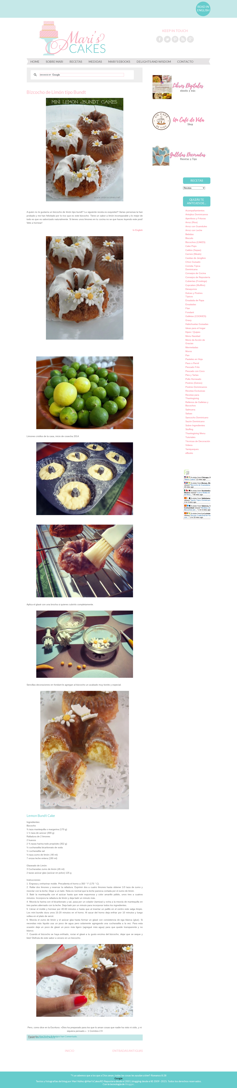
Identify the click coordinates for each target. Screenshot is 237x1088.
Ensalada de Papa (194, 300)
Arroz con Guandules (196, 226)
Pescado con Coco (195, 371)
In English (138, 230)
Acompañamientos (194, 210)
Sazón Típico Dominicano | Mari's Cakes (206, 500)
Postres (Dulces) (193, 383)
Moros (188, 351)
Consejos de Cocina (195, 273)
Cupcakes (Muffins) (195, 285)
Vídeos (189, 445)
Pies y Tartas (191, 375)
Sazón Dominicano (195, 421)
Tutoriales (190, 437)
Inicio (69, 1050)
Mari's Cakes (190, 479)
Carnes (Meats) (193, 254)
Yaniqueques (192, 449)
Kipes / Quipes (192, 332)
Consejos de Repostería (197, 277)
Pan (187, 355)
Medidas (95, 61)
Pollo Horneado (193, 379)
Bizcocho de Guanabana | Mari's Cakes (206, 485)
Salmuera (190, 409)
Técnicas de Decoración (197, 441)
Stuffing (189, 429)
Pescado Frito (192, 367)
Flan (187, 308)
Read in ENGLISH (203, 8)
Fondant (189, 312)
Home (34, 61)
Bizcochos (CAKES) (195, 242)
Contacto (185, 61)
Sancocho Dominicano (196, 417)
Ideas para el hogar (195, 328)
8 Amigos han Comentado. (64, 1036)
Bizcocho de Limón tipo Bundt (56, 92)
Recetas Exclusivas (195, 391)
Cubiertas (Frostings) (196, 281)
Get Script (194, 520)
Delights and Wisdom (154, 61)
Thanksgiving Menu (195, 433)
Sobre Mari (54, 61)
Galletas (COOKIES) (195, 316)
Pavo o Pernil (192, 363)
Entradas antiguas (127, 1050)
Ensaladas (190, 304)
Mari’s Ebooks (119, 61)
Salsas (188, 413)
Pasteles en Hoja (194, 359)
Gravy (188, 320)
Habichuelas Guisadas (196, 324)
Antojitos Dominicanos (196, 214)
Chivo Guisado (192, 262)
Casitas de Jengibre (195, 258)
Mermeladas (191, 347)
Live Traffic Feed (204, 472)
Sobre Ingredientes (195, 425)
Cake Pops (191, 246)
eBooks (189, 453)
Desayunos (191, 289)
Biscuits (189, 238)
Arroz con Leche (193, 230)
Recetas (75, 61)
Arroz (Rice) (191, 222)
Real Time (203, 520)
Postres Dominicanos (196, 387)
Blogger (129, 1084)
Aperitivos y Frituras (195, 218)
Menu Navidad (192, 336)
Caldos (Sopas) (193, 250)
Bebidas (189, 234)
